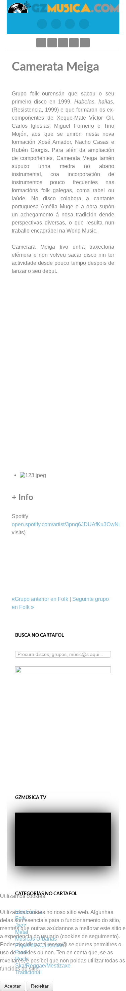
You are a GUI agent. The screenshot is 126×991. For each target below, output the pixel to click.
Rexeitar (40, 986)
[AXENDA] (42, 24)
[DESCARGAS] (84, 24)
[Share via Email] (14, 540)
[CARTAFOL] (70, 24)
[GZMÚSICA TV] (56, 24)
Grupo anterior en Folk (41, 599)
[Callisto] (63, 6)
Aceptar (12, 986)
